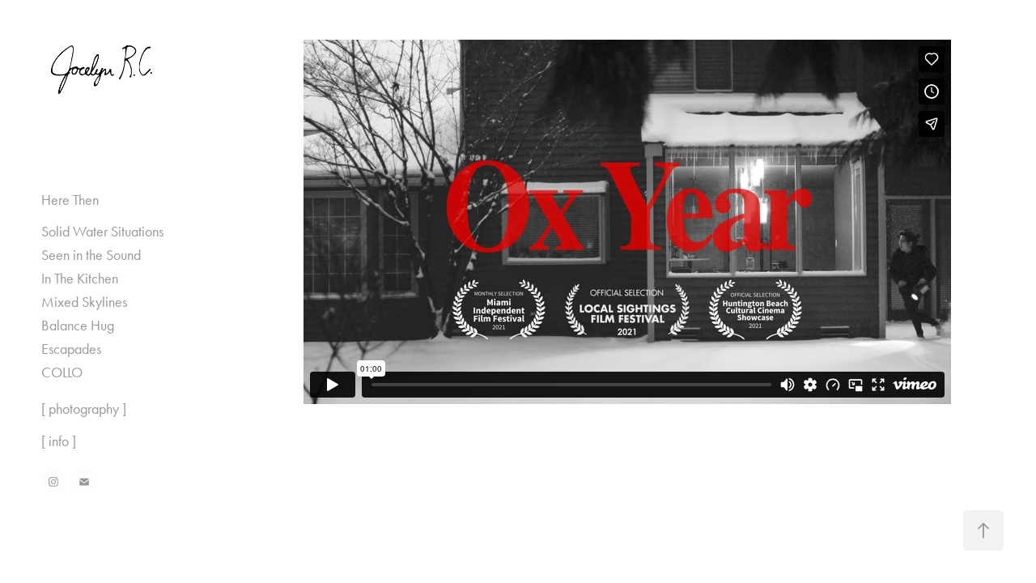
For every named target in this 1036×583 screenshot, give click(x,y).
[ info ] (58, 441)
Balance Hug (77, 325)
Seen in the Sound (91, 255)
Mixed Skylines (84, 302)
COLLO (62, 372)
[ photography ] (83, 409)
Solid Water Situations (102, 231)
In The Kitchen (79, 278)
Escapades (71, 349)
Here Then (70, 200)
